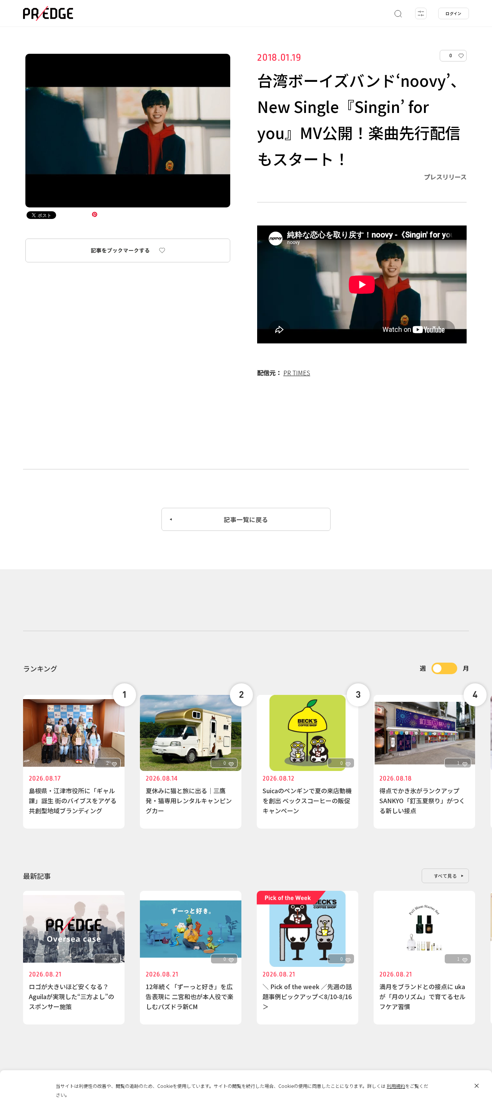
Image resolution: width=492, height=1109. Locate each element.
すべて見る (445, 875)
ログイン (453, 13)
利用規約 (396, 1085)
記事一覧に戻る (246, 519)
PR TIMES (296, 372)
